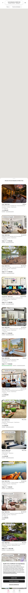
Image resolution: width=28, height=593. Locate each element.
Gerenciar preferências (14, 584)
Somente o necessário (14, 581)
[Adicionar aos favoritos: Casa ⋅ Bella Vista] (25, 186)
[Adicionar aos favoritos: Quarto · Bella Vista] (25, 432)
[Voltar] (3, 2)
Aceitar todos (14, 577)
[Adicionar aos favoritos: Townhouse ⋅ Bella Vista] (25, 278)
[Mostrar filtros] (25, 2)
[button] (5, 210)
